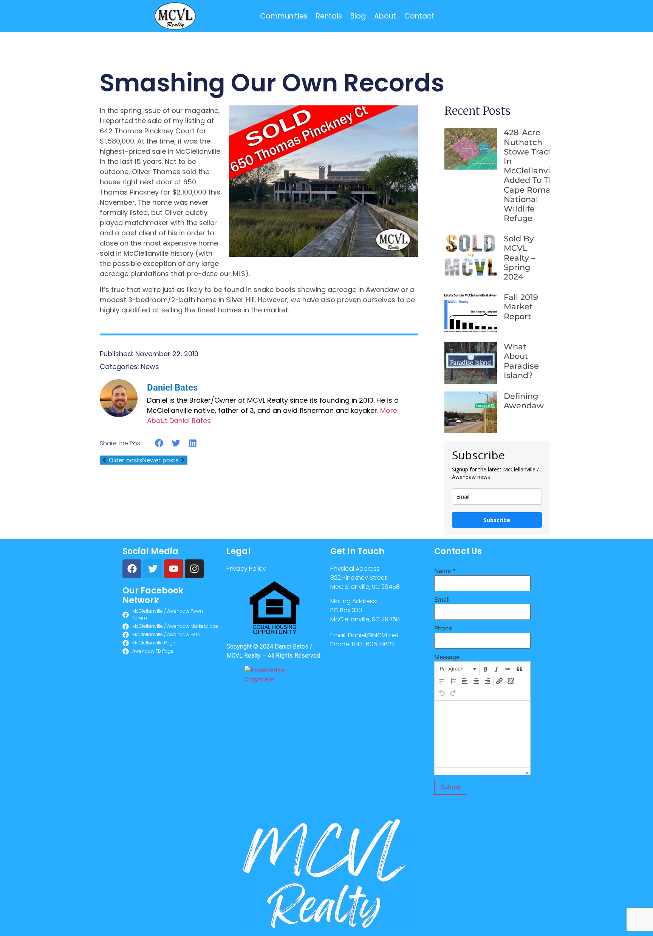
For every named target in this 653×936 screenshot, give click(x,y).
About (385, 16)
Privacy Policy (246, 568)
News (150, 366)
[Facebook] (131, 568)
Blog (358, 16)
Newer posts (160, 460)
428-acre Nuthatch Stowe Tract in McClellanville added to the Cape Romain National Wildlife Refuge (532, 175)
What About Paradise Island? (521, 361)
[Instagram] (194, 568)
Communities (284, 16)
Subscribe (497, 520)
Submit (451, 787)
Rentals (329, 16)
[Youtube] (173, 568)
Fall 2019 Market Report (521, 306)
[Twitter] (152, 568)
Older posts (125, 460)
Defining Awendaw (524, 400)
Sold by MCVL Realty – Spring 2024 (519, 257)
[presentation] (457, 668)
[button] (159, 443)
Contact (419, 16)
